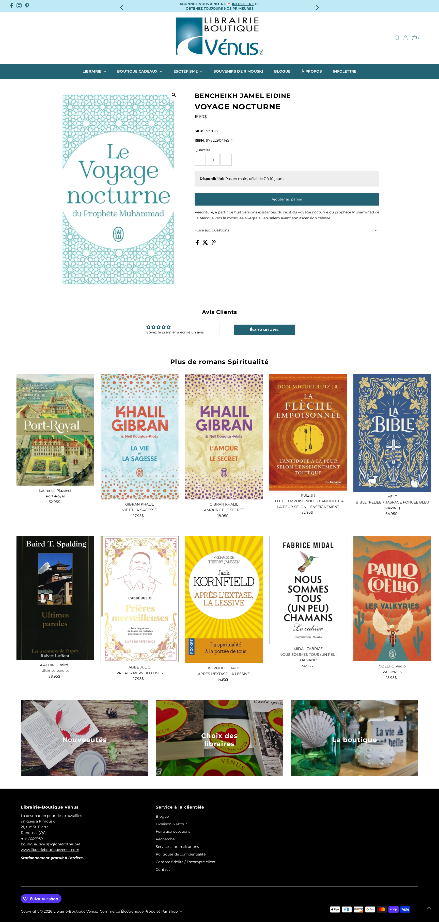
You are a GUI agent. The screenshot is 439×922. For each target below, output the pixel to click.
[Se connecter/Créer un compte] (405, 38)
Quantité (202, 149)
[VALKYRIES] (392, 598)
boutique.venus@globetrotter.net (50, 844)
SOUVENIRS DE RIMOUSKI (238, 71)
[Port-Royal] (55, 430)
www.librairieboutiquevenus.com (50, 849)
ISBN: (200, 140)
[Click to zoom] (173, 95)
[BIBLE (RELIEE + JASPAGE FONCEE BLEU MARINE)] (392, 433)
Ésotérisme (186, 71)
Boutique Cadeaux (138, 71)
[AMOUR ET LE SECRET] (224, 436)
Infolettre (344, 71)
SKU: (199, 130)
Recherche (165, 839)
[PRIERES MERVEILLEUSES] (140, 599)
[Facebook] (11, 6)
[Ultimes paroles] (55, 598)
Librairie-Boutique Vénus (75, 911)
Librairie (92, 71)
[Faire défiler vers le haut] (429, 908)
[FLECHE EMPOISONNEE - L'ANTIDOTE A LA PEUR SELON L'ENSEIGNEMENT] (308, 432)
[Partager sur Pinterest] (214, 243)
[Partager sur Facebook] (198, 243)
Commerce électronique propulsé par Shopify (141, 911)
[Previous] (122, 6)
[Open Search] (397, 38)
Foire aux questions (212, 230)
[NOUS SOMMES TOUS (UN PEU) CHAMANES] (308, 590)
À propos (312, 71)
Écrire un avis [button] (264, 329)
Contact (163, 869)
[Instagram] (19, 6)
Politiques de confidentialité (181, 854)
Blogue (282, 71)
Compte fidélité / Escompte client (186, 862)
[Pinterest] (27, 6)
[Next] (317, 6)
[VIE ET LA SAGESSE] (140, 436)
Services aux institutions (177, 846)
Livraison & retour (171, 824)
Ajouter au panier (287, 199)
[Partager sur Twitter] (205, 243)
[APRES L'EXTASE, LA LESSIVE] (224, 599)
